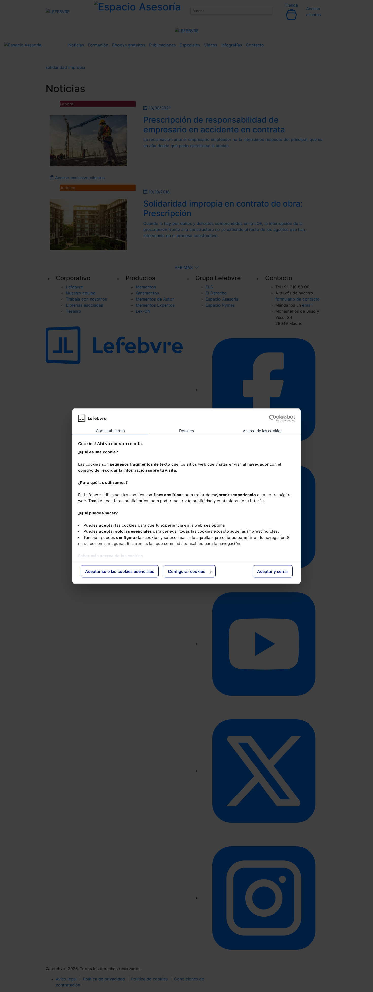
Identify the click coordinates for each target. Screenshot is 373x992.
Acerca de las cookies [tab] (262, 431)
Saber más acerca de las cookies (110, 555)
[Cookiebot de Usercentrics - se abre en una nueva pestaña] (273, 418)
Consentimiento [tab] (110, 431)
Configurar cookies (186, 571)
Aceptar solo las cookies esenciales (119, 571)
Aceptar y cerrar (272, 571)
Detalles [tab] (186, 431)
